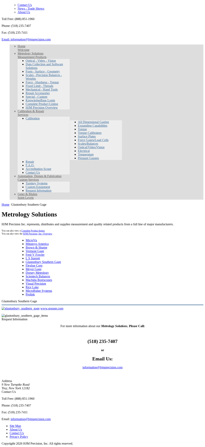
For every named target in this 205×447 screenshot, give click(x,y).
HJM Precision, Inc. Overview (37, 233)
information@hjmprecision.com (102, 367)
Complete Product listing (33, 230)
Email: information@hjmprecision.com (26, 39)
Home (5, 204)
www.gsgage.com (51, 308)
